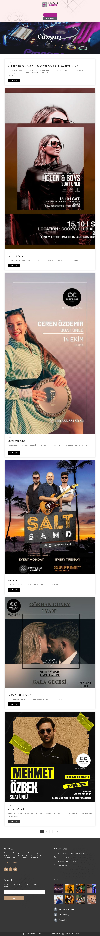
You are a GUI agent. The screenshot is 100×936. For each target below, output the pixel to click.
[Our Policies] (55, 920)
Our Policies (63, 920)
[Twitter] (15, 869)
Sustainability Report (67, 909)
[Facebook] (6, 869)
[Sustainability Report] (55, 909)
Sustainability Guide (66, 915)
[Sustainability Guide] (55, 914)
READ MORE (13, 80)
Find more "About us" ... (12, 862)
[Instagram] (10, 869)
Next (57, 831)
